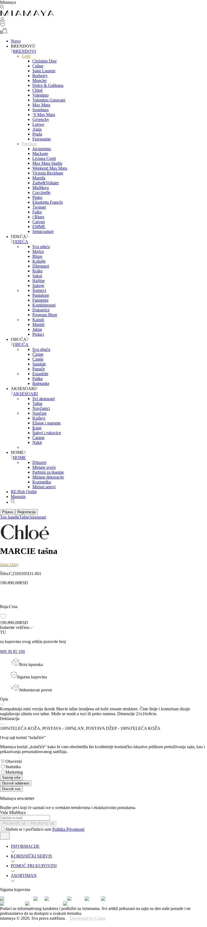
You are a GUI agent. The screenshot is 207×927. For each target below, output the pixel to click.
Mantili (38, 324)
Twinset (39, 207)
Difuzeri (39, 462)
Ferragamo (41, 139)
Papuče (38, 369)
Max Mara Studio (47, 163)
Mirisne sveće (44, 467)
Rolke (37, 271)
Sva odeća (41, 246)
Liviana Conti (44, 158)
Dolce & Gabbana (47, 85)
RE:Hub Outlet (24, 491)
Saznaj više (11, 778)
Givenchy (40, 119)
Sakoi (37, 275)
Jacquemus (41, 148)
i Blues (38, 217)
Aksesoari (37, 517)
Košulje (39, 261)
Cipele (37, 359)
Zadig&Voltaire (45, 182)
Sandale (39, 364)
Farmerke (40, 300)
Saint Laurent (43, 70)
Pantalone (40, 295)
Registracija (26, 512)
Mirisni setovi (44, 486)
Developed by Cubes (88, 918)
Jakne (37, 329)
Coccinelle (41, 192)
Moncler (39, 80)
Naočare (39, 413)
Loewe (38, 124)
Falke (37, 212)
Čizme (37, 354)
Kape (37, 427)
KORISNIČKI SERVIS (31, 856)
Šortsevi (39, 290)
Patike (37, 378)
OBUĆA (21, 344)
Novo (15, 41)
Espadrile (40, 373)
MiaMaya (40, 187)
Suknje (38, 285)
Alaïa (37, 129)
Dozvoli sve (11, 789)
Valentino (40, 95)
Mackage (40, 153)
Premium (29, 143)
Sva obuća (41, 349)
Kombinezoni (44, 305)
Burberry (40, 75)
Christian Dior (44, 61)
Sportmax (40, 109)
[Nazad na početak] (5, 836)
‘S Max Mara (43, 114)
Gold (26, 56)
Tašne (37, 403)
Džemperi (40, 266)
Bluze (37, 256)
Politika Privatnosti (68, 829)
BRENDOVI (24, 51)
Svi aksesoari (43, 398)
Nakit (37, 442)
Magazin (18, 496)
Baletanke (40, 383)
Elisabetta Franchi (47, 202)
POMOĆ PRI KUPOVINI (34, 865)
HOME (19, 457)
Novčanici (41, 408)
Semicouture (43, 231)
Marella (38, 178)
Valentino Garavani (48, 100)
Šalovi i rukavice (46, 432)
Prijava (7, 512)
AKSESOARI (25, 393)
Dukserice (41, 310)
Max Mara (41, 105)
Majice (38, 251)
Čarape (38, 437)
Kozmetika (41, 482)
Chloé (37, 90)
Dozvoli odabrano (15, 783)
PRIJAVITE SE (14, 824)
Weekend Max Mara (49, 168)
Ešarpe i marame (46, 423)
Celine (37, 66)
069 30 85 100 (12, 651)
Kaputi (38, 319)
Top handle (9, 517)
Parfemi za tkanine (48, 472)
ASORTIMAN (24, 875)
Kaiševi (38, 418)
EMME (38, 226)
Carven (38, 221)
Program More (44, 314)
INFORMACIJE (25, 846)
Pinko (37, 197)
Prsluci (38, 334)
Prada (37, 134)
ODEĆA (20, 241)
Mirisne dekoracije (48, 477)
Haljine (38, 280)
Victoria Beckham (47, 173)
